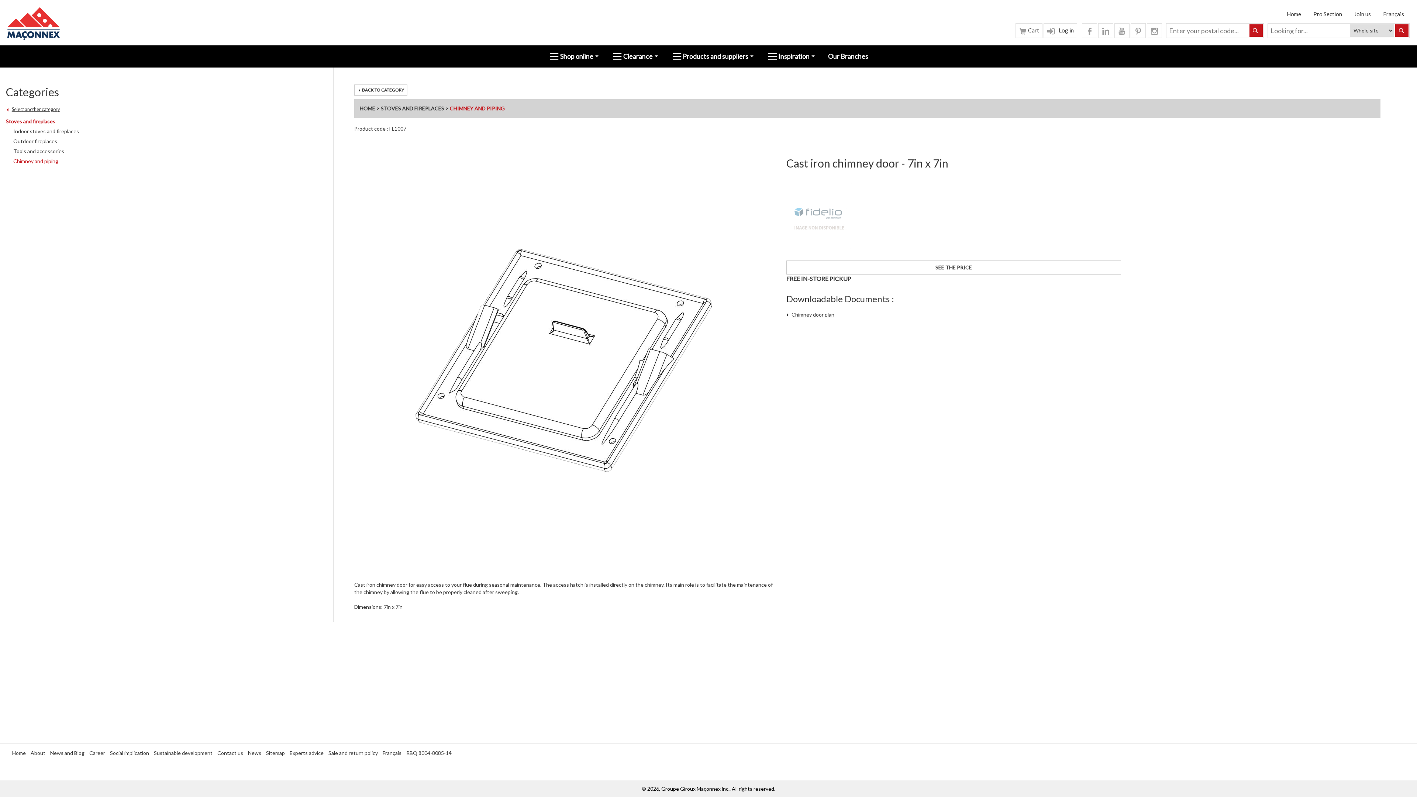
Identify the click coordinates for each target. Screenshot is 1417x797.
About (38, 753)
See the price (953, 267)
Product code (370, 128)
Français (1393, 14)
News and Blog (67, 753)
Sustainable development (183, 753)
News (254, 753)
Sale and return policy (353, 753)
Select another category (36, 109)
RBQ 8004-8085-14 (429, 753)
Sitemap (275, 753)
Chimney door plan (813, 314)
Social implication (129, 753)
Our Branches (848, 56)
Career (97, 753)
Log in (1066, 30)
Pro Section (1327, 14)
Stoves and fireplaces (412, 108)
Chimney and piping (477, 108)
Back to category (382, 90)
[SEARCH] (1402, 30)
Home (1294, 14)
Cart (1033, 30)
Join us (1362, 14)
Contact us (230, 753)
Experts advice (307, 753)
